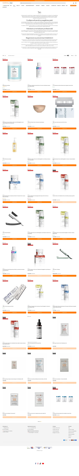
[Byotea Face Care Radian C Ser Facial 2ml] (14, 399)
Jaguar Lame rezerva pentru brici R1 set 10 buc (60, 122)
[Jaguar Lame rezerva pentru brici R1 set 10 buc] (64, 108)
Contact (69, 437)
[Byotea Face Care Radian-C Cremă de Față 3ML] (64, 365)
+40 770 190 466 (6, 429)
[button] (76, 3)
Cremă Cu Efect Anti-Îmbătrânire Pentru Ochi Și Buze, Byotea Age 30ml (64, 195)
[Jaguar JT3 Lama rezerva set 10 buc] (14, 292)
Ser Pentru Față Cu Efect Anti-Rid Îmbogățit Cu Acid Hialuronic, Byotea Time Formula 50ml (39, 233)
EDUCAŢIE (47, 5)
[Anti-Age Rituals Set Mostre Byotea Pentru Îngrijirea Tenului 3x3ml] (64, 71)
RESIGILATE (59, 5)
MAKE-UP (18, 5)
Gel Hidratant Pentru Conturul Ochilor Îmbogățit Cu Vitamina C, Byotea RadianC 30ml (63, 233)
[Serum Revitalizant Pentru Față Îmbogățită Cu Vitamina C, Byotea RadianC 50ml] (64, 145)
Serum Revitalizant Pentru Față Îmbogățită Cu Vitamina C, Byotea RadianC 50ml (64, 159)
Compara (65, 55)
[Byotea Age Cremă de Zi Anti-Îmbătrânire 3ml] (64, 329)
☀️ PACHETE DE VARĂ (6, 5)
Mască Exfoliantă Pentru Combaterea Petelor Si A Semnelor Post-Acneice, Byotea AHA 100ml (14, 196)
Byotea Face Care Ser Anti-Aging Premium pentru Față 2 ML (37, 413)
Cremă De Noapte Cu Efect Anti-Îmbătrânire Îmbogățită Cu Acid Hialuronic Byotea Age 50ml (39, 270)
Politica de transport (71, 434)
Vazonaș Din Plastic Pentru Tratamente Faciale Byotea (36, 122)
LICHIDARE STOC (53, 5)
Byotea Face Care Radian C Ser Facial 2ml (9, 413)
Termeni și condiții (71, 429)
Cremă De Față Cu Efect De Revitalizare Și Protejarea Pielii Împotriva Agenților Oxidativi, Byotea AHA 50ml (64, 307)
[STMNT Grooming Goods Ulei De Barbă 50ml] (39, 329)
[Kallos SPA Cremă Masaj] (14, 71)
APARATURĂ (37, 5)
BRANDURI (63, 5)
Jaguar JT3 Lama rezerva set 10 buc (8, 306)
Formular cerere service (56, 427)
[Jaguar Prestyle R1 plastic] (14, 219)
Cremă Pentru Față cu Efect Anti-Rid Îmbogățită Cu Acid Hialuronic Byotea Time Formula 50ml (39, 159)
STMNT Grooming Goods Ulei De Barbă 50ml (34, 343)
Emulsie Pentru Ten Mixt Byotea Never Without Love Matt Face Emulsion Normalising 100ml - (13, 270)
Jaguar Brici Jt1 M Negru (56, 269)
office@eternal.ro (6, 427)
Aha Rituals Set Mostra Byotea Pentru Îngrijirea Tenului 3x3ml (62, 413)
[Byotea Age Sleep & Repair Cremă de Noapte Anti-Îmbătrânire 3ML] (14, 365)
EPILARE (22, 5)
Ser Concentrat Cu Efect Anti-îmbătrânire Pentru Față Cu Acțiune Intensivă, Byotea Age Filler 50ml (14, 343)
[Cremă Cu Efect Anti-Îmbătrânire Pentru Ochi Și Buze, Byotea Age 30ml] (64, 182)
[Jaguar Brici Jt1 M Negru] (64, 255)
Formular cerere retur (56, 429)
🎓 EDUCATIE (5, 7)
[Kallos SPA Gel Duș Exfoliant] (14, 145)
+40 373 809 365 (31, 429)
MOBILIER (42, 5)
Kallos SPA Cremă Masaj (6, 85)
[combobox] (43, 3)
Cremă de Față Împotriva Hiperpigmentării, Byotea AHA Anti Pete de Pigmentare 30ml (38, 196)
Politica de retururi (71, 432)
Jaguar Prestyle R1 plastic (6, 232)
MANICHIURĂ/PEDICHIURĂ (30, 5)
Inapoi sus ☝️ (39, 421)
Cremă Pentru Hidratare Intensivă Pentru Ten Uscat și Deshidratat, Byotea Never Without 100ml (39, 86)
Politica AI (69, 435)
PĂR (10, 5)
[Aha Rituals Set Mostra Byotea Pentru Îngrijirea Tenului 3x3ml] (64, 399)
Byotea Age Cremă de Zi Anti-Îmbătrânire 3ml (60, 343)
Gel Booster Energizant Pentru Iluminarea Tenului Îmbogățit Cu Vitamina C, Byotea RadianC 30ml (39, 307)
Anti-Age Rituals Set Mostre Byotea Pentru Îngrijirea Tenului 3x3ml (63, 85)
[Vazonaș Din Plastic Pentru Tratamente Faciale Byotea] (39, 108)
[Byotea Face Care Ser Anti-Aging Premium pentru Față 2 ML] (39, 399)
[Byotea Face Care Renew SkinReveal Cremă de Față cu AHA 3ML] (39, 365)
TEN (14, 5)
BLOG (66, 5)
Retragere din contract (56, 432)
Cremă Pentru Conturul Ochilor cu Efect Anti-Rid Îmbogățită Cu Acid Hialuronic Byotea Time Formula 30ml (13, 123)
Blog (69, 427)
